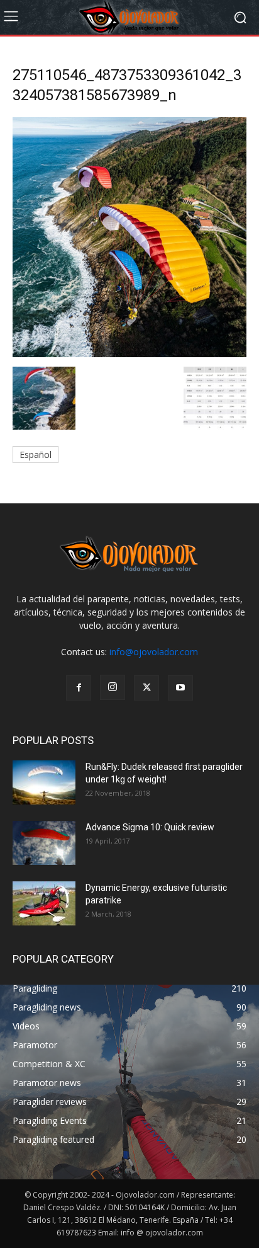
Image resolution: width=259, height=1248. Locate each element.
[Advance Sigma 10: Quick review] (44, 843)
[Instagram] (112, 687)
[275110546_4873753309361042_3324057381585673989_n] (129, 353)
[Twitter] (146, 688)
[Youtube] (180, 688)
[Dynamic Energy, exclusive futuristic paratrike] (44, 903)
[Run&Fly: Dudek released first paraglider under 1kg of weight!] (44, 782)
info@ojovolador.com (153, 652)
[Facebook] (78, 688)
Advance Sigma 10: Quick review (149, 827)
